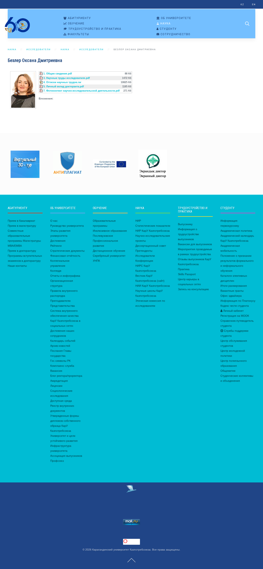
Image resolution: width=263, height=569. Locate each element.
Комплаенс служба (62, 365)
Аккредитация (59, 380)
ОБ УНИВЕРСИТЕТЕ (175, 18)
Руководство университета (67, 225)
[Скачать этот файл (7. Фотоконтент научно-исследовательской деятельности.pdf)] (41, 90)
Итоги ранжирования (233, 285)
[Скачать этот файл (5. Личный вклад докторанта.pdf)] (41, 86)
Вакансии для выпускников (195, 244)
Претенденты (143, 250)
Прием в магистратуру (22, 225)
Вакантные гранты (232, 290)
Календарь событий (62, 340)
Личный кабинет (233, 310)
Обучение (76, 23)
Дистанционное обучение (109, 250)
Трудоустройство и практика (94, 29)
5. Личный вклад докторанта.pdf (63, 86)
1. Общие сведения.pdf (57, 73)
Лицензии (56, 385)
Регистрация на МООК (234, 315)
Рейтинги (56, 245)
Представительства (62, 305)
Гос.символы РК (60, 360)
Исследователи (38, 49)
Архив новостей (60, 345)
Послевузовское (103, 235)
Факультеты (78, 34)
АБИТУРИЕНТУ (79, 18)
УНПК (96, 260)
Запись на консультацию (193, 289)
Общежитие (227, 370)
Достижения (57, 240)
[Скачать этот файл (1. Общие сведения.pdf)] (41, 73)
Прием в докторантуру (22, 250)
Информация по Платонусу (237, 300)
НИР (138, 220)
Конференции (144, 260)
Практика (183, 269)
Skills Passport (187, 274)
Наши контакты (17, 265)
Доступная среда (61, 400)
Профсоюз (57, 460)
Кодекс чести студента (234, 305)
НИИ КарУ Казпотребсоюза (152, 285)
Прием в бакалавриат (21, 220)
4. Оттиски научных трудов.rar (62, 82)
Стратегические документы (67, 250)
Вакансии (56, 370)
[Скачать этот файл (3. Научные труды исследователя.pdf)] (41, 78)
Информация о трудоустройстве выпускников (188, 234)
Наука (165, 23)
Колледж (55, 270)
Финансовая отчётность (65, 255)
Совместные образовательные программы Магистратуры (24, 235)
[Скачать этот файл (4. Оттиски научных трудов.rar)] (41, 82)
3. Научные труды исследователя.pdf (66, 78)
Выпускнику (185, 224)
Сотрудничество (175, 34)
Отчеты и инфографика (65, 275)
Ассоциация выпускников (66, 455)
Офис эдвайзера (231, 295)
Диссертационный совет (150, 245)
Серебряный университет (109, 255)
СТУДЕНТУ (168, 29)
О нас (54, 220)
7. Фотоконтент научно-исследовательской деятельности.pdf (81, 90)
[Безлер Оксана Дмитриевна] (23, 89)
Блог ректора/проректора (66, 375)
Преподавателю (60, 300)
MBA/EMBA (15, 245)
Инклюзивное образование (110, 230)
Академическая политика (236, 230)
